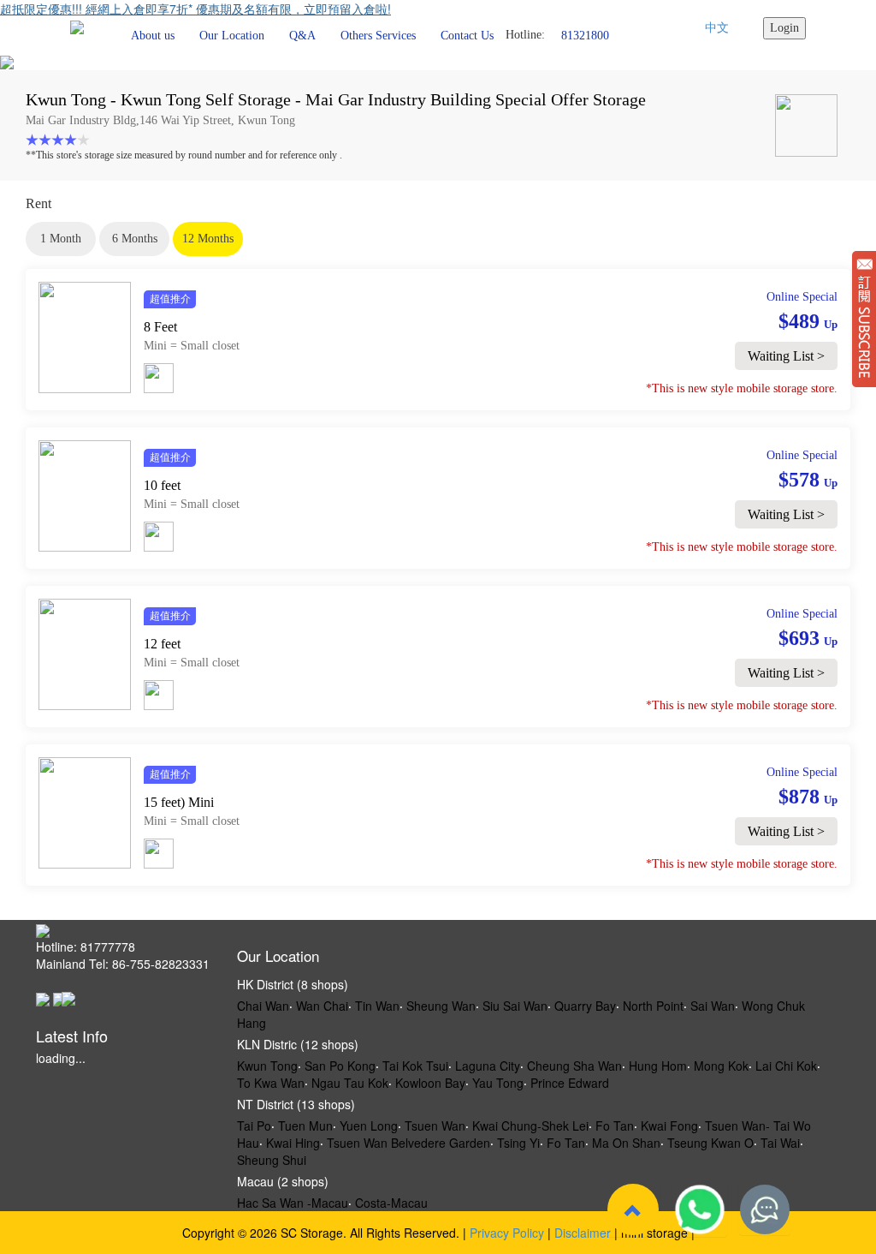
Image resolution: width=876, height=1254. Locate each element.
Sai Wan (712, 1005)
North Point (653, 1005)
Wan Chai (322, 1005)
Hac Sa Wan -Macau (292, 1202)
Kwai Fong (669, 1125)
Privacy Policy (507, 1232)
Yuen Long (369, 1125)
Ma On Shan (626, 1142)
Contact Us (467, 35)
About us (153, 35)
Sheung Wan (441, 1005)
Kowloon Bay (430, 1082)
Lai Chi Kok (786, 1065)
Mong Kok (721, 1065)
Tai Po (254, 1125)
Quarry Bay (585, 1005)
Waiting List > (786, 356)
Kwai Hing (293, 1142)
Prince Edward (569, 1082)
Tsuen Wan (435, 1125)
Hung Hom (658, 1065)
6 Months (134, 238)
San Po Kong (340, 1065)
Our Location (231, 35)
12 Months (208, 238)
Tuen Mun (305, 1125)
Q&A (302, 35)
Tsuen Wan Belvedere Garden (408, 1142)
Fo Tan (614, 1125)
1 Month (60, 238)
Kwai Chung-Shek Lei (530, 1125)
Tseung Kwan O (710, 1142)
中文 (717, 27)
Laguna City (487, 1065)
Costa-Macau (391, 1202)
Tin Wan (377, 1005)
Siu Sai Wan (515, 1005)
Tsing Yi (518, 1142)
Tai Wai (780, 1142)
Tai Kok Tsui (415, 1065)
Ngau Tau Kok (349, 1082)
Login (784, 27)
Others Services (378, 35)
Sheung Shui (271, 1159)
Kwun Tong (267, 1065)
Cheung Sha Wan (574, 1065)
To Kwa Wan (271, 1082)
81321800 (585, 34)
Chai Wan (263, 1005)
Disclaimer (582, 1232)
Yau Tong (498, 1082)
